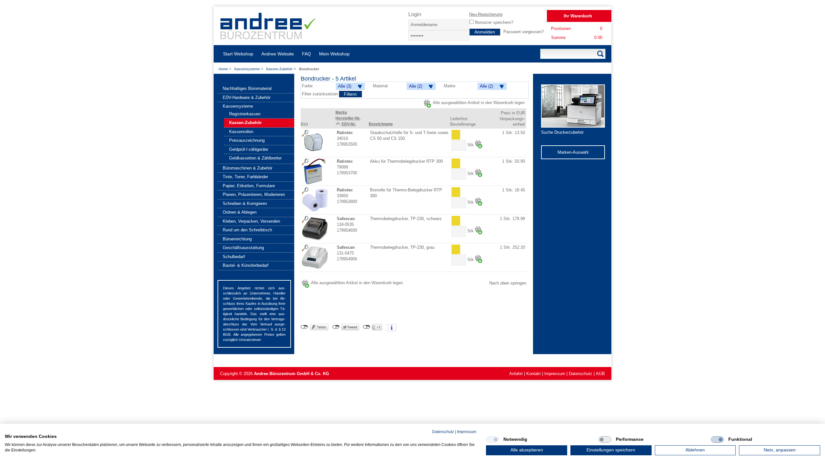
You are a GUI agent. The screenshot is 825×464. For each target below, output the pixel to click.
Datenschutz (580, 373)
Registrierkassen (244, 113)
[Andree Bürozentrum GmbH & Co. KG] (268, 37)
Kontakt (533, 373)
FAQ (306, 53)
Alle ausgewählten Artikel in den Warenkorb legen (479, 102)
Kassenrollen (241, 131)
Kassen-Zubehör (280, 69)
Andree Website (277, 53)
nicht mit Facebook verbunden (304, 327)
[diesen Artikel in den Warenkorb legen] (478, 144)
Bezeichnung (381, 124)
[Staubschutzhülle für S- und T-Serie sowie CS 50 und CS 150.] (315, 143)
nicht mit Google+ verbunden (366, 327)
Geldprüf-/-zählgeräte (248, 149)
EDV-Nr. (349, 124)
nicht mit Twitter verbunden (336, 327)
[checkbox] (492, 439)
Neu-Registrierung (485, 14)
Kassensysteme (247, 69)
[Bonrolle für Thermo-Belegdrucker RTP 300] (315, 200)
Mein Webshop (334, 53)
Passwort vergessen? (523, 31)
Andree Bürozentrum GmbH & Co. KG (291, 373)
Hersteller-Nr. (347, 118)
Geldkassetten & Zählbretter (255, 158)
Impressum (554, 373)
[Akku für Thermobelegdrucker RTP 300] (315, 171)
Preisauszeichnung (247, 140)
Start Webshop (238, 53)
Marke (341, 112)
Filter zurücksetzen (320, 94)
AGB (600, 373)
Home (223, 69)
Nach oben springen (507, 283)
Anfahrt (516, 373)
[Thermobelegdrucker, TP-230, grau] (315, 257)
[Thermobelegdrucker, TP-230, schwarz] (315, 229)
